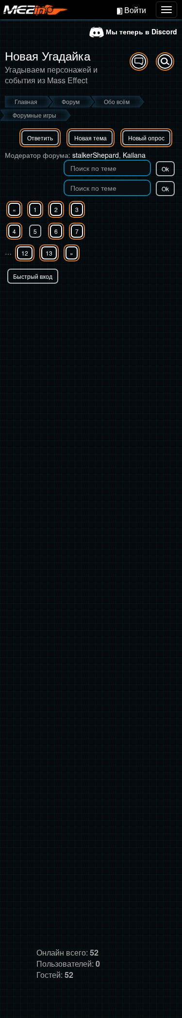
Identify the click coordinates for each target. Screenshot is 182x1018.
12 (24, 253)
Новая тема (90, 138)
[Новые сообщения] (139, 61)
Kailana (134, 155)
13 (49, 253)
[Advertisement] (91, 379)
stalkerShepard (95, 155)
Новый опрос (146, 138)
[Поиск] (165, 61)
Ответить (40, 138)
